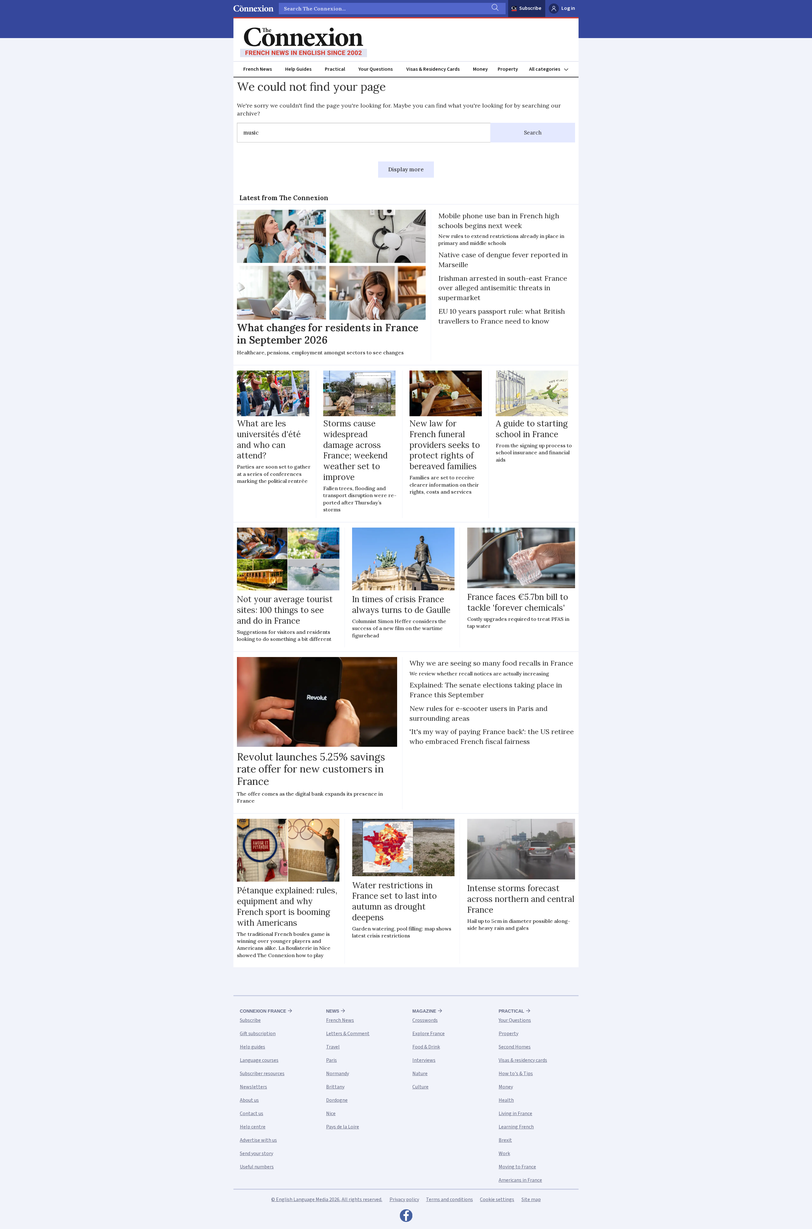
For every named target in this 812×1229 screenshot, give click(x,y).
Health (506, 1100)
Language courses (259, 1060)
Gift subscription (258, 1033)
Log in (568, 8)
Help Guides (298, 69)
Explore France (428, 1033)
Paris (331, 1060)
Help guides (252, 1046)
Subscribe (530, 8)
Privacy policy (404, 1199)
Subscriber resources (262, 1073)
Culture (420, 1086)
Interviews (423, 1060)
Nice (331, 1113)
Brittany (335, 1086)
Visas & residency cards (523, 1060)
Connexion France (263, 1011)
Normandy (337, 1073)
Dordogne (337, 1100)
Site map (531, 1199)
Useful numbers (257, 1166)
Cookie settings (497, 1199)
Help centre (252, 1126)
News (332, 1011)
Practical (335, 69)
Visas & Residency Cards (433, 69)
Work (504, 1153)
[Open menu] (552, 69)
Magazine (424, 1011)
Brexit (505, 1140)
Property (508, 69)
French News (257, 69)
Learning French (516, 1126)
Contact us (251, 1113)
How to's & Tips (516, 1073)
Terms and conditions (449, 1199)
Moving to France (517, 1166)
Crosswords (425, 1020)
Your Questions (375, 69)
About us (249, 1100)
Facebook (406, 1217)
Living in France (515, 1113)
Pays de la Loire (342, 1126)
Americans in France (520, 1180)
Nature (420, 1073)
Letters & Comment (348, 1033)
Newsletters (253, 1086)
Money (480, 69)
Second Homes (515, 1046)
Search (533, 132)
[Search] (494, 8)
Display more (406, 169)
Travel (333, 1046)
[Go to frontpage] (303, 42)
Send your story (256, 1153)
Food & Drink (426, 1046)
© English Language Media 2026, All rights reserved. (326, 1199)
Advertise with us (258, 1140)
